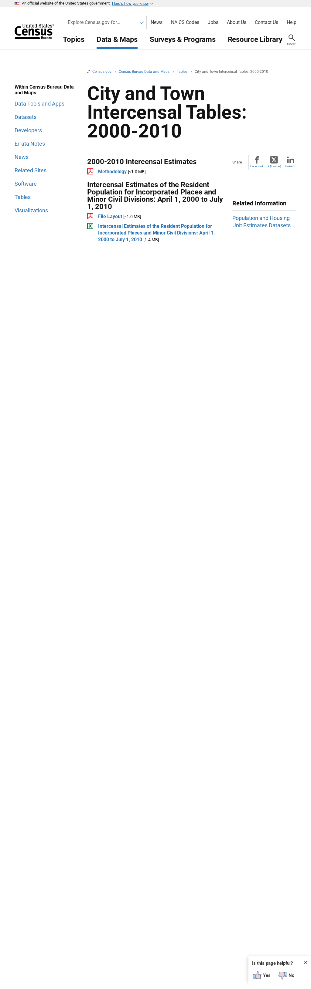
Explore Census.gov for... (94, 22)
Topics (73, 39)
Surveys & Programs (183, 39)
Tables (182, 71)
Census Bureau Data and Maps (144, 71)
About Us (236, 22)
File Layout (110, 216)
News (156, 22)
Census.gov (102, 71)
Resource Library (255, 39)
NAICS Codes (185, 22)
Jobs (213, 22)
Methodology (112, 171)
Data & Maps (117, 39)
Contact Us (266, 22)
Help (291, 22)
